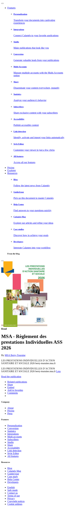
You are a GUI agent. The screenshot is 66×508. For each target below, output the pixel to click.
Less (58, 371)
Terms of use (13, 495)
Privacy (11, 498)
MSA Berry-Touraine (15, 355)
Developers (12, 482)
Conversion (13, 428)
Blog (9, 468)
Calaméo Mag (14, 471)
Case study (12, 476)
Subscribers (13, 439)
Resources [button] (12, 173)
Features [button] (11, 7)
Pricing (10, 167)
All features (13, 456)
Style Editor (13, 453)
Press (9, 413)
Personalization (14, 425)
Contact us (12, 493)
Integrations (13, 434)
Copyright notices (16, 501)
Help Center (13, 479)
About (10, 408)
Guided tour (13, 473)
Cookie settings (14, 504)
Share (10, 445)
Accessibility (13, 447)
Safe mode (12, 490)
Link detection (14, 450)
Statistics (11, 431)
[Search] (2, 260)
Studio (10, 442)
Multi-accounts (14, 436)
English (11, 487)
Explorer (11, 170)
